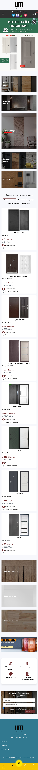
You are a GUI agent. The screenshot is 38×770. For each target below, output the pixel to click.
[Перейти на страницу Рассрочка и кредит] (19, 44)
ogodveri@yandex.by (19, 737)
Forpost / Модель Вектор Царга (19, 363)
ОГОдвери (16, 758)
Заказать (29, 711)
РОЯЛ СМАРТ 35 (19, 407)
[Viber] (17, 15)
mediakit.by (31, 758)
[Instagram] (25, 15)
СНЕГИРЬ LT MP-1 (19, 232)
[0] (36, 14)
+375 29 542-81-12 (19, 12)
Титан (19, 537)
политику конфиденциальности (22, 709)
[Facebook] (21, 15)
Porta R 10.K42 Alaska (19, 494)
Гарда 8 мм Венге (19, 319)
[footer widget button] (19, 741)
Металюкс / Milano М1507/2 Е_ (19, 276)
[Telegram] (13, 15)
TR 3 (19, 450)
